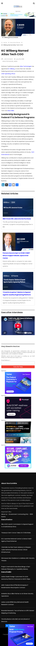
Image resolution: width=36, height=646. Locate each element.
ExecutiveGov (6, 519)
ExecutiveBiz (6, 572)
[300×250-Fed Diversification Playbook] (18, 383)
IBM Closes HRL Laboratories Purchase (17, 219)
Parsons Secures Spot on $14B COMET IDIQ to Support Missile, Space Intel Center (16, 255)
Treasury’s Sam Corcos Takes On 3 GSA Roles (16, 533)
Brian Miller (11, 110)
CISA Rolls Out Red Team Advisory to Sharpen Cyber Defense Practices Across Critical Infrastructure (16, 549)
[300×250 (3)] (18, 408)
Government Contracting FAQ (19, 514)
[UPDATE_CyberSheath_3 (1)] (18, 432)
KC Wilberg (11, 69)
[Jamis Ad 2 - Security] (18, 457)
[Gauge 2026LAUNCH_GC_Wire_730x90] (18, 15)
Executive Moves (15, 42)
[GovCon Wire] (18, 6)
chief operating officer (8, 74)
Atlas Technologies (25, 66)
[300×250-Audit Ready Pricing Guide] (20, 635)
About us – (5, 514)
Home (5, 42)
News (15, 61)
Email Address (5, 360)
